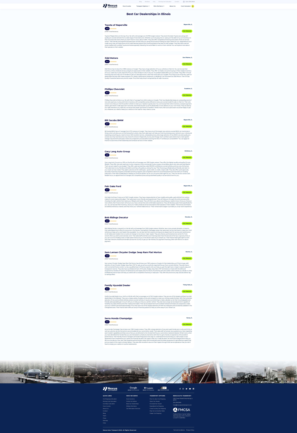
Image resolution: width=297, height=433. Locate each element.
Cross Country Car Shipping (158, 408)
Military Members (131, 406)
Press (104, 418)
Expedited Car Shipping (157, 406)
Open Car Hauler (155, 401)
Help (104, 423)
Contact (177, 1)
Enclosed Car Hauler (156, 403)
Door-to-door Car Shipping (157, 399)
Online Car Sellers (131, 401)
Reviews (147, 1)
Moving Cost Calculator (164, 1)
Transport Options (142, 6)
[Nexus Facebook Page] (180, 389)
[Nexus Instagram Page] (183, 389)
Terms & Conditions (179, 430)
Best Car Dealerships (132, 403)
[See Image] (37, 371)
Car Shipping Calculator (110, 399)
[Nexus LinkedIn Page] (193, 389)
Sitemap (105, 420)
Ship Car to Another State (157, 411)
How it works (127, 6)
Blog (140, 1)
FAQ (154, 1)
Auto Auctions (130, 399)
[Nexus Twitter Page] (186, 389)
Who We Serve (158, 6)
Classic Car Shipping (155, 413)
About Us (172, 6)
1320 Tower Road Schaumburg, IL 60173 (183, 399)
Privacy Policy (190, 430)
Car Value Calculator (109, 403)
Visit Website (187, 31)
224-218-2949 (177, 402)
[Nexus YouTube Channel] (190, 389)
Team (104, 415)
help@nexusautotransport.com (182, 405)
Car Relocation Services (133, 408)
